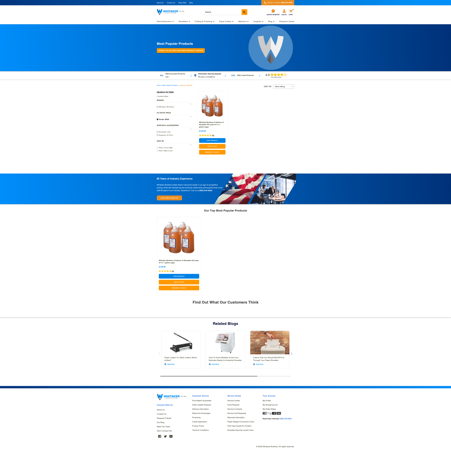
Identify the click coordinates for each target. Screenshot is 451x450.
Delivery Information (200, 409)
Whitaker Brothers (166, 107)
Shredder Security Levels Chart (240, 430)
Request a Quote (164, 418)
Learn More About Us (169, 198)
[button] (206, 135)
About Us (160, 3)
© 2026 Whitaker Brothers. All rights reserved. (275, 446)
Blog (191, 3)
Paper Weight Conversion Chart (240, 422)
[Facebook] (160, 436)
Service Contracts (234, 409)
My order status (269, 409)
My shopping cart (270, 405)
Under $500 (163, 119)
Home (159, 85)
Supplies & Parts (165, 135)
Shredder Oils (164, 132)
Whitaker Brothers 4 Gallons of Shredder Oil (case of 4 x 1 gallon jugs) (211, 124)
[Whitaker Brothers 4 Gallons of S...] (212, 106)
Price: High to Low (165, 151)
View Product (212, 140)
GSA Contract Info (164, 431)
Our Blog (160, 422)
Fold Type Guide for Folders (239, 426)
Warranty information (236, 417)
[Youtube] (171, 436)
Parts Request (233, 405)
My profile (267, 400)
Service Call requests (236, 413)
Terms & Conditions (200, 430)
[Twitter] (165, 436)
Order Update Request (201, 405)
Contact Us (171, 3)
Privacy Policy (198, 426)
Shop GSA (182, 3)
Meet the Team (163, 426)
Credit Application (199, 422)
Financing (196, 417)
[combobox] (225, 12)
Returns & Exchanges (201, 413)
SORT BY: (268, 86)
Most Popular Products (170, 85)
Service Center (233, 400)
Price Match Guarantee (201, 400)
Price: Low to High (165, 148)
